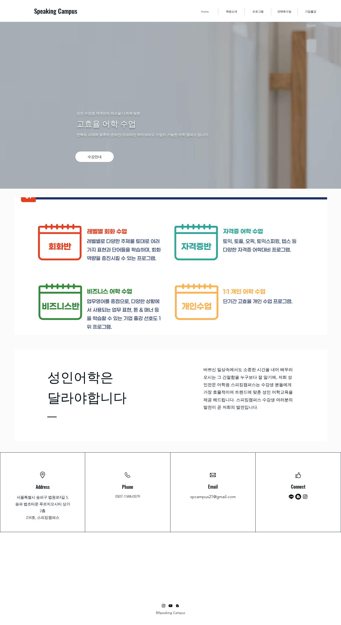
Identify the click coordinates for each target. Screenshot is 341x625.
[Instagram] (305, 497)
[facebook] (163, 605)
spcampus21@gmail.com (213, 496)
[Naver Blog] (298, 497)
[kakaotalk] (291, 497)
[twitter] (170, 605)
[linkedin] (177, 605)
